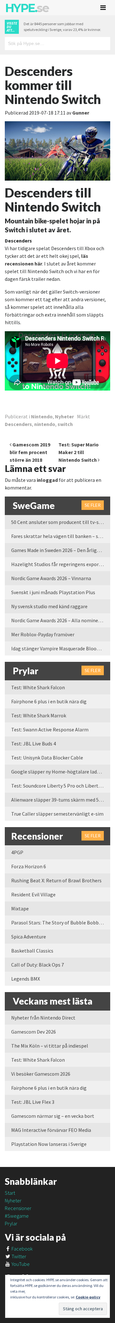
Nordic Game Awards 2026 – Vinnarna (51, 578)
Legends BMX (25, 978)
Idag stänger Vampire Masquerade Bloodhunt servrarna (60, 648)
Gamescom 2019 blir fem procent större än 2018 (30, 452)
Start (10, 1193)
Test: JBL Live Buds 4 (33, 743)
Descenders (18, 424)
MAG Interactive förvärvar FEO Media (51, 1130)
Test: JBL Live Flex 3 (32, 1102)
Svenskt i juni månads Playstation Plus (53, 592)
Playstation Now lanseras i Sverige (49, 1144)
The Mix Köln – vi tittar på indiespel (49, 1046)
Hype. (27, 8)
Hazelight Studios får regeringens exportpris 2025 (60, 564)
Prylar (11, 1223)
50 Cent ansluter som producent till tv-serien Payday (60, 522)
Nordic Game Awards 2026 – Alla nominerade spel (60, 620)
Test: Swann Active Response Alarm (49, 729)
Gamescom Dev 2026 (33, 1031)
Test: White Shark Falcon (38, 687)
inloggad (47, 480)
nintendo (44, 424)
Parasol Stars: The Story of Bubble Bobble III (60, 922)
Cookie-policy (88, 1297)
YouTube (20, 1264)
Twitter (18, 1256)
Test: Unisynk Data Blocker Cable (47, 757)
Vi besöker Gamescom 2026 (40, 1074)
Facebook (22, 1248)
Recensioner (18, 1208)
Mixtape (20, 908)
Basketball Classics (32, 950)
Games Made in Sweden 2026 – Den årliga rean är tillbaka (60, 550)
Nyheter (64, 416)
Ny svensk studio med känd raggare (49, 606)
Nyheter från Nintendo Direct (43, 1017)
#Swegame (17, 1216)
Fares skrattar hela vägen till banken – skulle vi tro (60, 536)
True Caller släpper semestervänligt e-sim (57, 814)
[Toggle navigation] (103, 7)
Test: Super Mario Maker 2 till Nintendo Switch (78, 452)
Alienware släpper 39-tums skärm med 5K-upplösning (60, 799)
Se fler (93, 505)
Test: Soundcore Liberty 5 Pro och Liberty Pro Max (60, 785)
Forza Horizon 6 (28, 866)
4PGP (17, 852)
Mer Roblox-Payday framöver (42, 634)
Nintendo (42, 416)
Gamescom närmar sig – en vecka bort (52, 1116)
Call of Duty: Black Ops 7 (37, 964)
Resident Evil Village (33, 894)
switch (65, 424)
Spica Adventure (28, 936)
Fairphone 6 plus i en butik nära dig (49, 701)
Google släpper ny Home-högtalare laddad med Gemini (60, 771)
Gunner (80, 112)
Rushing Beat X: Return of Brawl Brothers (56, 880)
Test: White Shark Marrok (38, 715)
